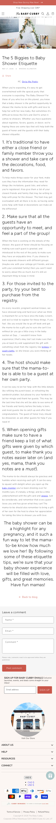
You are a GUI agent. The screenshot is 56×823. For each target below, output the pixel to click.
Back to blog (29, 597)
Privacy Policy (29, 812)
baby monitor (9, 488)
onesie (44, 495)
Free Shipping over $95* (28, 7)
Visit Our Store (28, 738)
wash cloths (8, 350)
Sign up (45, 690)
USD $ (28, 778)
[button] (2, 14)
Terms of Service (13, 812)
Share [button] (8, 75)
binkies (45, 346)
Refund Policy (43, 812)
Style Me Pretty (30, 81)
